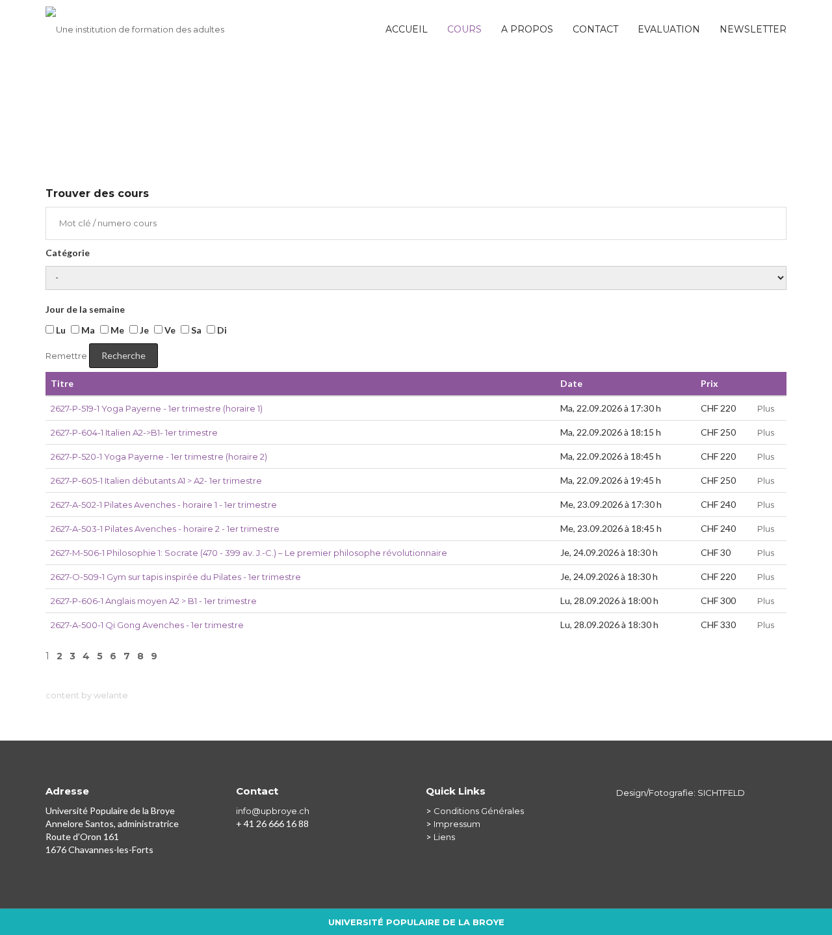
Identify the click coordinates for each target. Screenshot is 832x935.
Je (143, 330)
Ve (169, 330)
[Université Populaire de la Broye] (135, 23)
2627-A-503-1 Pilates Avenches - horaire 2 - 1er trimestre (165, 528)
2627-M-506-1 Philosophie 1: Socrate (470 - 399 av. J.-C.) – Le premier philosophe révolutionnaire (249, 552)
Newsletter (753, 29)
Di (221, 330)
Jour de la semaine (85, 309)
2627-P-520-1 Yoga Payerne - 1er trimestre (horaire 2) (159, 456)
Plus (765, 408)
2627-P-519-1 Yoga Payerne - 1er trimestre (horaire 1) (157, 408)
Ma (87, 330)
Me (116, 330)
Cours (464, 29)
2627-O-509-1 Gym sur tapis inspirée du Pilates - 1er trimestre (176, 577)
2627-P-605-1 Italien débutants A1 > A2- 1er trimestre (156, 480)
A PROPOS (527, 29)
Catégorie (68, 252)
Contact (595, 29)
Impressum (457, 824)
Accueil (406, 29)
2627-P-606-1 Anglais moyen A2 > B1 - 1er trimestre (154, 601)
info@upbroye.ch (272, 811)
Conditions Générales (479, 811)
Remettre (66, 355)
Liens (444, 837)
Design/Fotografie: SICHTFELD (680, 792)
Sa (195, 330)
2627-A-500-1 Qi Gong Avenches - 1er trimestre (147, 625)
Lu (60, 330)
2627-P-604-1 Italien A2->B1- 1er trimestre (134, 432)
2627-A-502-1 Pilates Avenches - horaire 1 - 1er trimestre (164, 504)
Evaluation (669, 29)
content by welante (87, 695)
